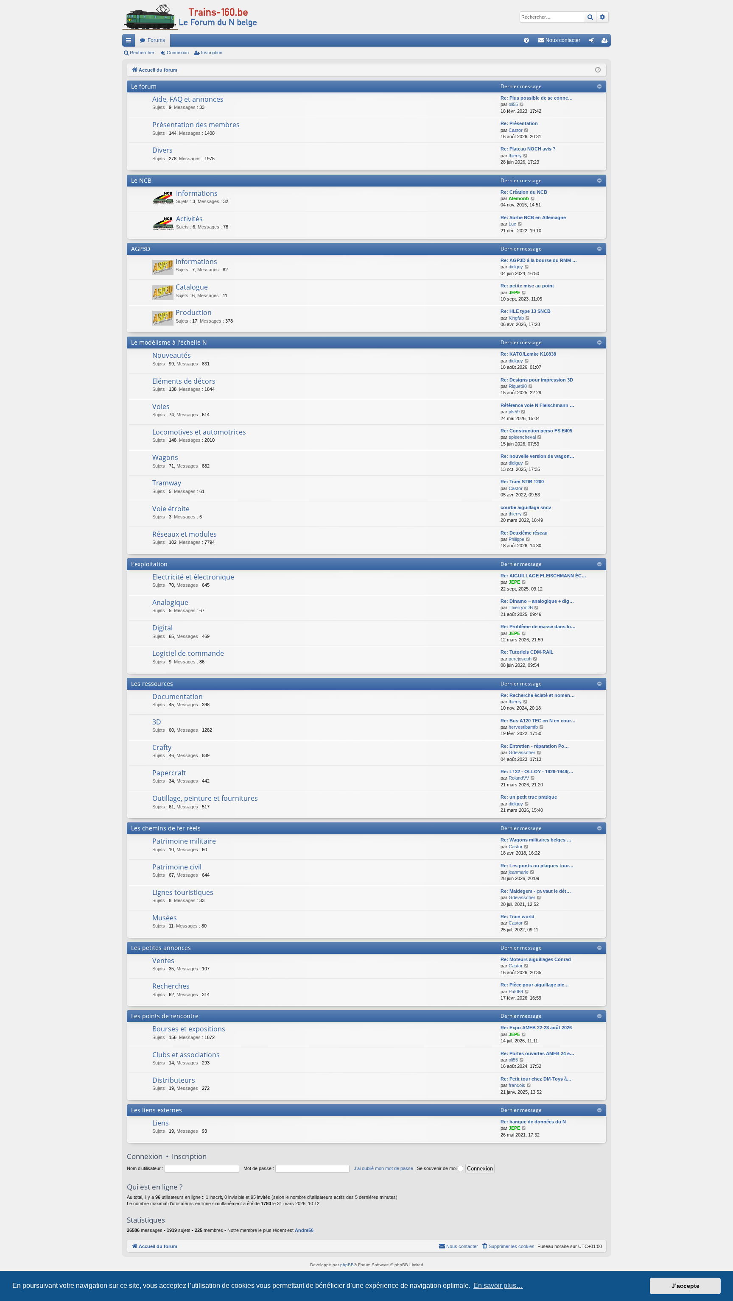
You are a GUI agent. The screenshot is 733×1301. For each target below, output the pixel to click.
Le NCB (141, 180)
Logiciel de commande (188, 653)
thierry (515, 155)
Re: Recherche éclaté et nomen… (538, 695)
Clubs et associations (186, 1054)
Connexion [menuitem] (593, 42)
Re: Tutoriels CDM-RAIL (527, 652)
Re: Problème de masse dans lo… (538, 626)
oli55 (513, 104)
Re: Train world (517, 916)
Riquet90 (518, 386)
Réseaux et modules (184, 534)
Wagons (165, 457)
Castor (516, 130)
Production (194, 312)
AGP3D (140, 249)
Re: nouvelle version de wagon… (537, 456)
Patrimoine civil (176, 867)
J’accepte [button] (685, 1285)
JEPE (514, 292)
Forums (156, 40)
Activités (189, 218)
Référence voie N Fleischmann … (537, 405)
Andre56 (304, 1230)
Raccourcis (130, 42)
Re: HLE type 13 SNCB (526, 311)
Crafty (161, 747)
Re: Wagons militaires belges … (536, 839)
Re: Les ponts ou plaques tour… (537, 865)
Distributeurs (173, 1080)
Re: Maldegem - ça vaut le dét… (536, 891)
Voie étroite (171, 508)
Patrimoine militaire (184, 841)
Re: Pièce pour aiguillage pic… (535, 984)
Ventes (163, 960)
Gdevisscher (522, 752)
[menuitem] (526, 40)
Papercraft (169, 772)
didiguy (516, 266)
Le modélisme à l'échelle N (169, 342)
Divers (162, 150)
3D (156, 722)
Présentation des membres (196, 124)
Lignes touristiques (182, 892)
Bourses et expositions (188, 1029)
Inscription (211, 52)
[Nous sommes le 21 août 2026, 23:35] (598, 70)
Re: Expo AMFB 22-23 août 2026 (536, 1027)
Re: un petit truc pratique (529, 797)
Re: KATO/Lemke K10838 (528, 354)
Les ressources (152, 684)
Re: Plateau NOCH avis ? (528, 148)
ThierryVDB (521, 607)
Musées (164, 917)
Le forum (144, 86)
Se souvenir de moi (437, 1168)
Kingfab (516, 317)
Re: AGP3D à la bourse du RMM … (539, 260)
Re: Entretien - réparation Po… (535, 746)
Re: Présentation (519, 123)
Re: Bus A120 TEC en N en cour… (538, 720)
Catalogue (192, 287)
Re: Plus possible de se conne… (537, 97)
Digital (162, 627)
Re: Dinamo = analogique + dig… (537, 601)
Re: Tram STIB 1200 (522, 481)
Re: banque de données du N (533, 1121)
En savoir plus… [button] (498, 1285)
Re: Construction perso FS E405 (536, 430)
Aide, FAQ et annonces (188, 99)
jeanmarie (519, 872)
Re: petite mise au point (527, 285)
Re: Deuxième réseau (524, 532)
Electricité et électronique (193, 577)
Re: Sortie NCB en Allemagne (533, 217)
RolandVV (519, 777)
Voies (161, 406)
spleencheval (522, 437)
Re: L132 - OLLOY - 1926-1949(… (537, 771)
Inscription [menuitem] (606, 42)
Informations (197, 193)
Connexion (178, 52)
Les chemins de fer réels (166, 828)
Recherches (171, 986)
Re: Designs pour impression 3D (537, 379)
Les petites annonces (161, 948)
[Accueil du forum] (189, 17)
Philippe (516, 539)
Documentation (177, 696)
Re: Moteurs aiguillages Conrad (536, 959)
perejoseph (520, 658)
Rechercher (142, 52)
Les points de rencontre (165, 1016)
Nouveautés (171, 355)
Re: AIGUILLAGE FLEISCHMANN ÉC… (543, 575)
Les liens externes (156, 1110)
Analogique (170, 602)
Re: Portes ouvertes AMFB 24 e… (537, 1053)
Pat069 (516, 991)
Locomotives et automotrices (199, 432)
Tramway (166, 483)
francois (517, 1085)
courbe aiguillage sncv (526, 507)
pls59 (514, 411)
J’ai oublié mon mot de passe (383, 1168)
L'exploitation (149, 564)
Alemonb (519, 198)
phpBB (347, 1264)
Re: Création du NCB (524, 192)
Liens (160, 1123)
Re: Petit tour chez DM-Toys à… (536, 1078)
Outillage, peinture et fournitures (205, 798)
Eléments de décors (183, 381)
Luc (512, 223)
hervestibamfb (523, 727)
